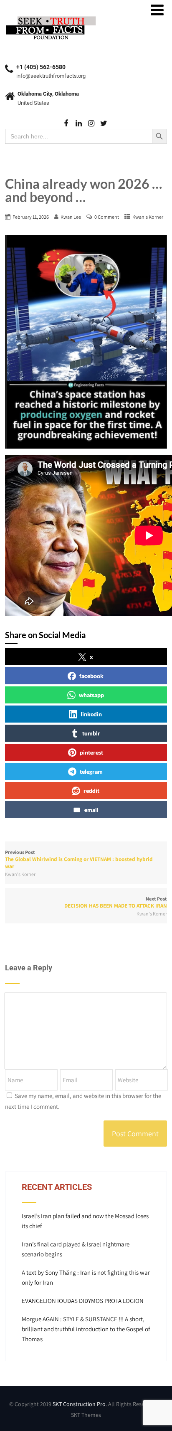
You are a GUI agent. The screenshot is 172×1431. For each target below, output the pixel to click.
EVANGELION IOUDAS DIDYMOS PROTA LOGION (83, 1301)
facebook (91, 675)
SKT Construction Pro (79, 1404)
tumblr (91, 733)
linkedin (91, 714)
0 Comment (106, 217)
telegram (91, 771)
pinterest (91, 752)
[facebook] (66, 123)
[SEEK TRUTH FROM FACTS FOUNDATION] (51, 16)
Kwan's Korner (147, 217)
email (91, 809)
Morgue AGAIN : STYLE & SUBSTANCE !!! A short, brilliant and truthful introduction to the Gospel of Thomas (86, 1329)
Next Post (115, 902)
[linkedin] (78, 123)
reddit (91, 790)
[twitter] (104, 123)
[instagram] (91, 123)
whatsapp (91, 694)
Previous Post (79, 859)
